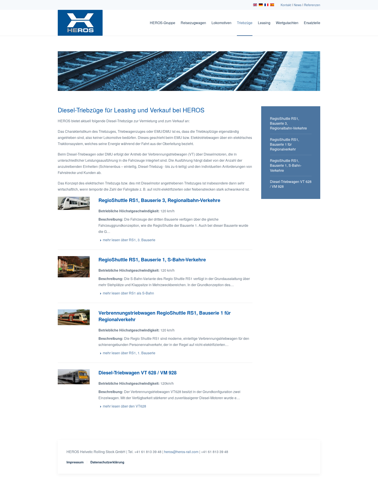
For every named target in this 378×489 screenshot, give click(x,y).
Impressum (75, 462)
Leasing (264, 22)
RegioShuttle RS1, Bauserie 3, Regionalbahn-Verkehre (159, 200)
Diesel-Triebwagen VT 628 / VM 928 (137, 372)
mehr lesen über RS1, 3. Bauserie (129, 239)
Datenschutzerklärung (107, 462)
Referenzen (312, 5)
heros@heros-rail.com (181, 451)
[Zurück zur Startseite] (80, 23)
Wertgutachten (287, 22)
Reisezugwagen (193, 22)
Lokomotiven (221, 22)
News (297, 5)
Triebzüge (244, 22)
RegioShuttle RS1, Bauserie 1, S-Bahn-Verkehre (152, 259)
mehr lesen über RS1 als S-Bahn (128, 293)
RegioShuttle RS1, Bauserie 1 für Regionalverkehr (284, 144)
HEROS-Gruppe (162, 22)
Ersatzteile (312, 22)
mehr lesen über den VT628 (124, 406)
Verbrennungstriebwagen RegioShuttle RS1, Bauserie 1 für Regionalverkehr (164, 316)
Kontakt (286, 5)
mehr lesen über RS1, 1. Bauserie (129, 352)
